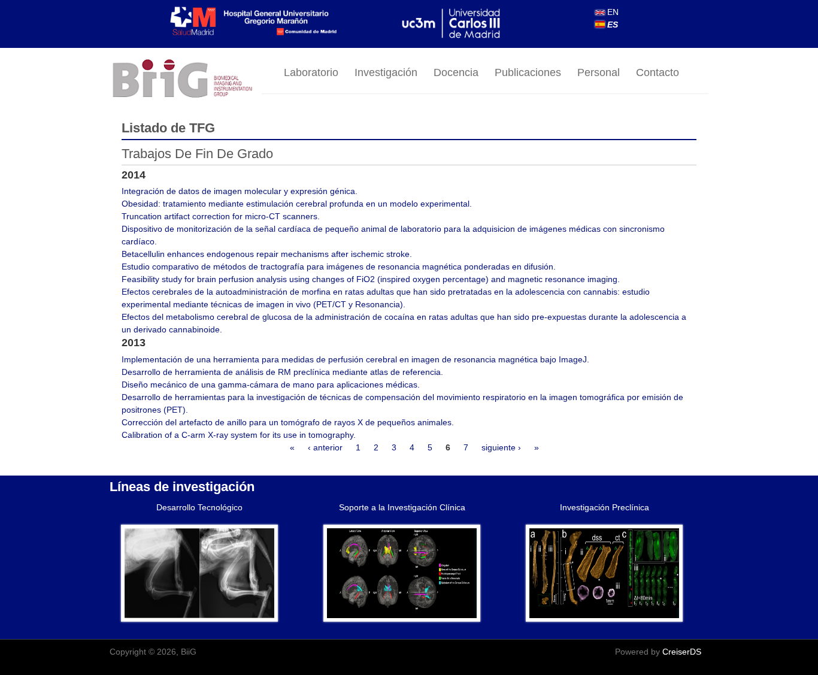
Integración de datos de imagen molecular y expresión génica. (240, 191)
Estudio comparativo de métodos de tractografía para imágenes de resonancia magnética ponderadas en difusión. (339, 266)
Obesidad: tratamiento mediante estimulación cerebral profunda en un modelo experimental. (297, 203)
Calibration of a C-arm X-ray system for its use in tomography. (239, 435)
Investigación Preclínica (604, 507)
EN (612, 12)
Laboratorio (311, 72)
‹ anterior (325, 447)
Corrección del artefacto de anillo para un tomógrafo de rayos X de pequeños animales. (288, 422)
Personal (598, 72)
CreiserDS (681, 651)
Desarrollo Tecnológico (199, 507)
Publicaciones (528, 72)
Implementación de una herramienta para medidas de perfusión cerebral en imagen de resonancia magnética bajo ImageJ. (355, 359)
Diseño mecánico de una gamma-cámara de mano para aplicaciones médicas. (271, 384)
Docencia (456, 72)
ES (611, 24)
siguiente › (501, 447)
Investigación (386, 72)
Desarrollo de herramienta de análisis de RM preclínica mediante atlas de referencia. (282, 372)
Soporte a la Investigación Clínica (402, 507)
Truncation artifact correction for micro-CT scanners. (221, 216)
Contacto (657, 72)
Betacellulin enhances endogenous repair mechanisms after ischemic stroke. (267, 254)
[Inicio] (186, 79)
